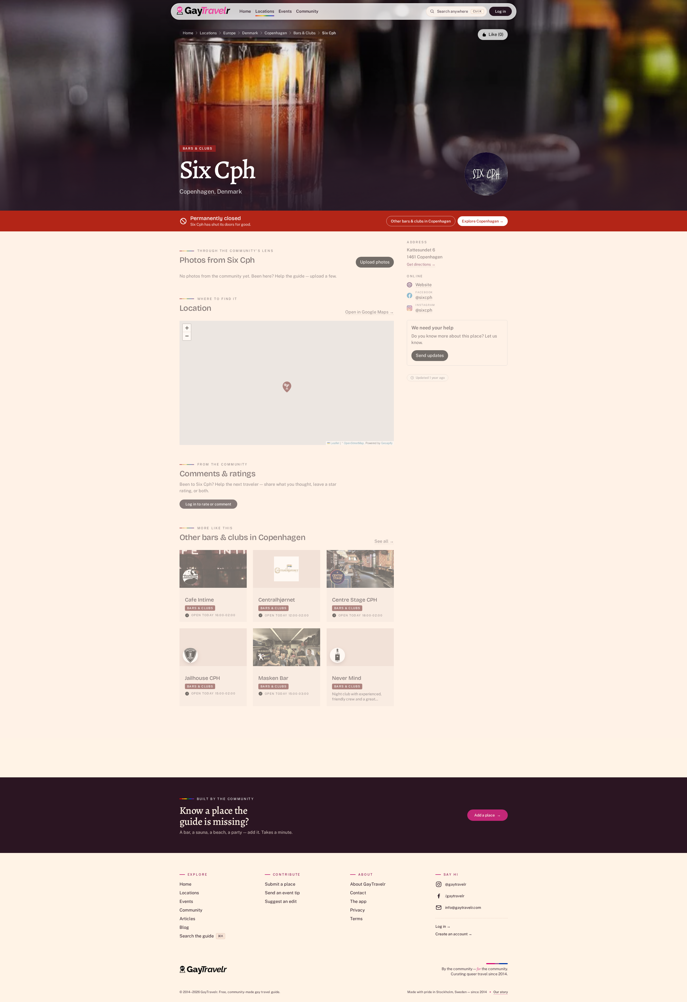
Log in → (443, 926)
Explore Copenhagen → (482, 221)
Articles (187, 918)
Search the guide (201, 936)
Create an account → (453, 934)
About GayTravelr (367, 884)
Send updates (430, 355)
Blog (184, 927)
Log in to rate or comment (208, 504)
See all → (384, 541)
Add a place (487, 815)
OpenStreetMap (354, 443)
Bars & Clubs (304, 33)
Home (245, 11)
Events (285, 11)
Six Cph (329, 33)
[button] (287, 387)
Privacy (357, 910)
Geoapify (386, 443)
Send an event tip (282, 892)
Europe (229, 33)
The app (358, 901)
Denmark (250, 33)
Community (307, 11)
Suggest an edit (281, 901)
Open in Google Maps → (369, 312)
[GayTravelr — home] (203, 970)
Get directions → (421, 264)
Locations (264, 11)
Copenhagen (276, 33)
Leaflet (334, 443)
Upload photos (375, 262)
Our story (500, 992)
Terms (356, 918)
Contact (358, 892)
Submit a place (280, 884)
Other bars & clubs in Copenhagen (421, 221)
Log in (500, 11)
